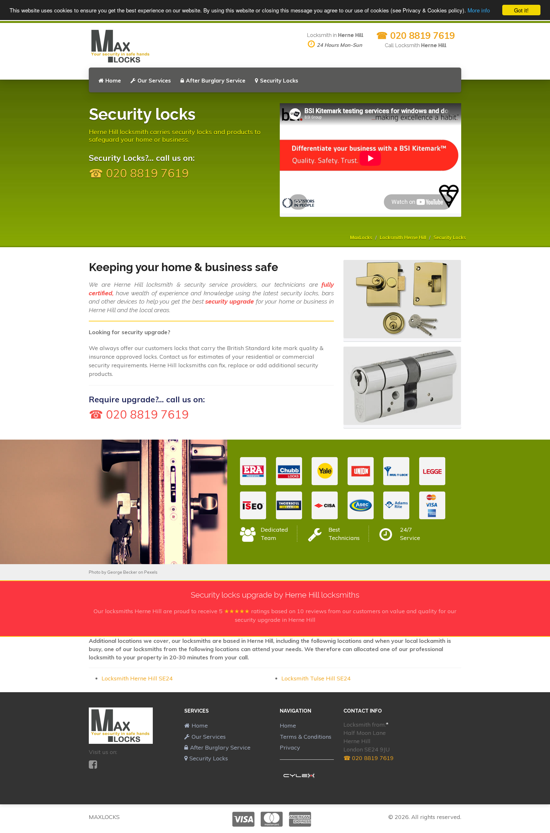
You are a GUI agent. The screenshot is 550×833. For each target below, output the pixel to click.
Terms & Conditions (305, 736)
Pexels (151, 572)
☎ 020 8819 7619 (415, 35)
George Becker (122, 572)
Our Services (154, 80)
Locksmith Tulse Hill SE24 (316, 678)
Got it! (521, 10)
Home (113, 80)
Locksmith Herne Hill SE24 (137, 678)
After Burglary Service (215, 80)
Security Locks (279, 80)
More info (479, 10)
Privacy (290, 747)
